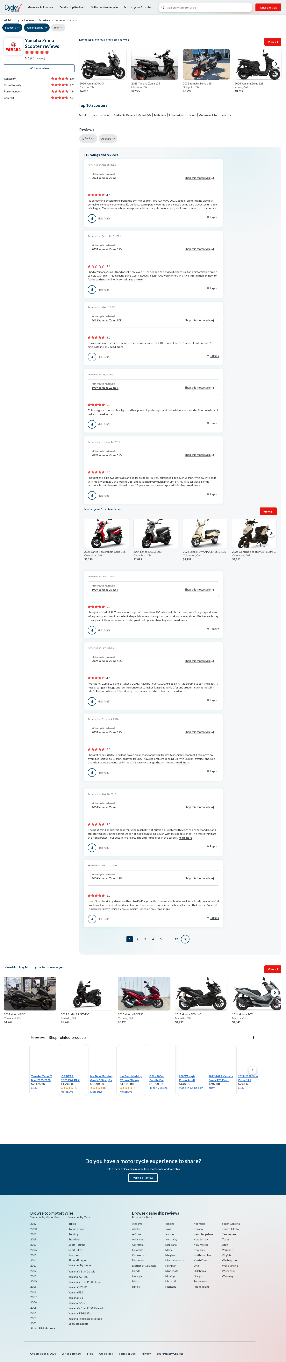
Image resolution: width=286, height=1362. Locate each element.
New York (199, 1249)
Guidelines (106, 1353)
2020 (33, 1229)
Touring (73, 1234)
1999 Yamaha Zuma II (105, 387)
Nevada (198, 1229)
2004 (33, 1312)
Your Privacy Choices (170, 1353)
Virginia (226, 1255)
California (138, 1244)
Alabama (137, 1223)
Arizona (136, 1234)
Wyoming (227, 1276)
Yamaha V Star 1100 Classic (85, 1282)
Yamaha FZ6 (75, 1292)
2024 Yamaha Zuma (104, 177)
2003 (33, 1318)
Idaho (135, 1281)
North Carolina (202, 1255)
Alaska (136, 1229)
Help (90, 1353)
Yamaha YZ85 (76, 1303)
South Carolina (231, 1223)
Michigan (170, 1265)
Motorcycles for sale (137, 7)
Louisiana (171, 1244)
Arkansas (137, 1239)
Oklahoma (200, 1270)
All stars (106, 138)
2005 (33, 1307)
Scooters (10, 27)
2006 (33, 1302)
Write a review (268, 7)
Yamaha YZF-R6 (78, 1276)
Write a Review (143, 1177)
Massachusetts (174, 1260)
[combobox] (89, 138)
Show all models (78, 1323)
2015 (33, 1255)
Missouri (170, 1281)
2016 (33, 1249)
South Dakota (230, 1229)
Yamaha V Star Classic (81, 1271)
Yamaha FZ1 (75, 1297)
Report (214, 217)
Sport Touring (76, 1244)
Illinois (136, 1286)
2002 (33, 1323)
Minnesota (171, 1270)
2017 (33, 1244)
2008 (33, 1291)
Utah (225, 1244)
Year (56, 27)
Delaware (138, 1260)
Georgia (137, 1276)
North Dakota (202, 1260)
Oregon (198, 1276)
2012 (33, 1270)
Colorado (137, 1249)
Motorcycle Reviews (40, 7)
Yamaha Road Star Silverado (85, 1318)
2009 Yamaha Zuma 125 (107, 249)
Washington (229, 1260)
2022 (33, 1223)
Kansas (169, 1234)
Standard (74, 1239)
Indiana (169, 1223)
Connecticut (139, 1255)
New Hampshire (203, 1234)
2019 (33, 1234)
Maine (169, 1249)
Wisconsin (228, 1270)
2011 (33, 1276)
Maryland (170, 1255)
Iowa (168, 1229)
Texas (225, 1239)
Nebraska (199, 1223)
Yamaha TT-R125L (79, 1313)
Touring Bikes (76, 1229)
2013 (33, 1265)
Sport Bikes (75, 1249)
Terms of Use (127, 1353)
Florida (136, 1270)
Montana (170, 1286)
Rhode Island (202, 1286)
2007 (33, 1297)
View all (273, 42)
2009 (33, 1286)
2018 (33, 1239)
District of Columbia (144, 1265)
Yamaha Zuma (34, 27)
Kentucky (171, 1239)
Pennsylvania (202, 1281)
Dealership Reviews (72, 7)
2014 (33, 1260)
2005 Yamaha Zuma (104, 807)
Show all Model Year (42, 1328)
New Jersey (201, 1239)
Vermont (227, 1249)
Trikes (72, 1223)
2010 (33, 1281)
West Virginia (230, 1265)
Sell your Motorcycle (104, 7)
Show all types (77, 1260)
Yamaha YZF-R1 (78, 1287)
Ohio (197, 1265)
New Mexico (201, 1244)
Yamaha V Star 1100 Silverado (86, 1308)
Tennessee (229, 1234)
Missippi (170, 1276)
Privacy (146, 1353)
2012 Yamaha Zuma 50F (107, 320)
